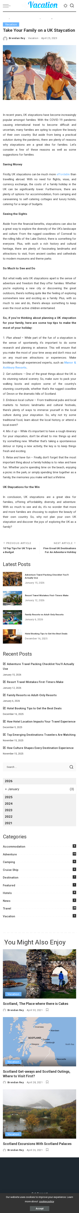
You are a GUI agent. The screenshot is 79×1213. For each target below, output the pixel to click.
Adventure (10, 854)
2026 (8, 781)
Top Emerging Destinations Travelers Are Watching (41, 734)
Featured (9, 885)
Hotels (7, 893)
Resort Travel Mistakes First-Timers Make (46, 595)
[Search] (72, 5)
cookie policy (46, 1201)
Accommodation (14, 846)
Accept (40, 1208)
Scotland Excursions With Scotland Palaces (37, 1144)
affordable (63, 174)
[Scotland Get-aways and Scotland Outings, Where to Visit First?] (39, 1041)
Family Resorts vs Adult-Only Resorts (44, 614)
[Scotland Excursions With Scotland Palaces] (39, 1114)
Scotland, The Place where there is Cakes (35, 1004)
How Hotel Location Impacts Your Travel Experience (41, 721)
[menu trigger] (7, 5)
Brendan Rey (17, 38)
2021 (8, 823)
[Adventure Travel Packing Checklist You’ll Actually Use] (12, 579)
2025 (8, 797)
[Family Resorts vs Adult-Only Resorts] (12, 617)
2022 (8, 816)
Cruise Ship (10, 870)
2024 (8, 803)
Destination (10, 877)
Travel (7, 908)
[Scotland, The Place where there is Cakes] (39, 974)
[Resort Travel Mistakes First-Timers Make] (12, 598)
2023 (8, 810)
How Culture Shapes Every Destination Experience (40, 748)
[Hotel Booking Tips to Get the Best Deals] (12, 636)
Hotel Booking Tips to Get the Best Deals (46, 633)
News (6, 901)
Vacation (11, 24)
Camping (9, 862)
